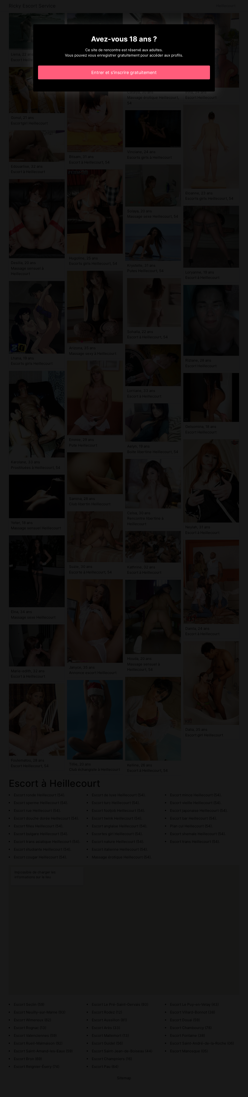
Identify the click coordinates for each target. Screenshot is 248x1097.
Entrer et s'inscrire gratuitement (124, 72)
